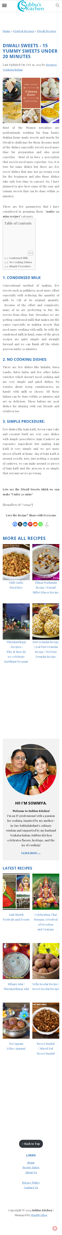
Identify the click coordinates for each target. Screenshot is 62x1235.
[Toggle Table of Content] (29, 253)
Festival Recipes (23, 31)
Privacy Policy (31, 1182)
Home (6, 31)
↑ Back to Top (31, 1144)
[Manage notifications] (55, 1228)
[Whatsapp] (40, 522)
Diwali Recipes (46, 31)
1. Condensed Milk (17, 258)
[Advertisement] (18, 238)
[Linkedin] (25, 522)
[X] (20, 522)
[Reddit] (35, 522)
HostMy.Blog (39, 1215)
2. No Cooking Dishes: (19, 262)
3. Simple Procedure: (19, 266)
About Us (31, 1172)
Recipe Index (31, 1167)
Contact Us (31, 1187)
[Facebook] (15, 522)
